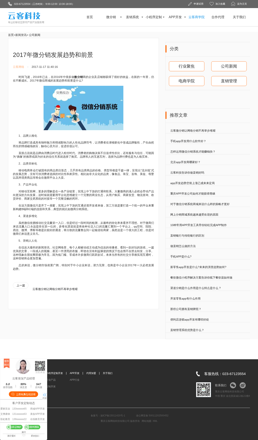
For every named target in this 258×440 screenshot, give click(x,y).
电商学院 (187, 81)
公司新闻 (34, 35)
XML (155, 421)
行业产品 (51, 379)
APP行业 (74, 379)
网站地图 (146, 421)
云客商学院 (196, 17)
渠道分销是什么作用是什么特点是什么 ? (195, 288)
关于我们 (239, 17)
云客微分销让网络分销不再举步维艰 (192, 130)
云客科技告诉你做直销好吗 (187, 172)
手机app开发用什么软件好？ (188, 141)
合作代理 (217, 17)
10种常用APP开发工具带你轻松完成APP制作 (198, 225)
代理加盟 (91, 373)
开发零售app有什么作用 (185, 298)
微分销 (111, 17)
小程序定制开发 (54, 373)
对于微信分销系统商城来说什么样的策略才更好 (200, 204)
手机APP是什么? (180, 256)
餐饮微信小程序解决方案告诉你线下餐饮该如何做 (201, 277)
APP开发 (175, 17)
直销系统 (132, 17)
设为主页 (242, 3)
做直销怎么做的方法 (183, 246)
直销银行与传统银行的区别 (187, 235)
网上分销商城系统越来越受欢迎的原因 (194, 214)
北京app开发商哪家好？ (185, 162)
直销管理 (229, 81)
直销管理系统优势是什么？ (187, 330)
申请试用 (198, 3)
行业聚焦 (187, 66)
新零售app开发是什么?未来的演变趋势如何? (198, 267)
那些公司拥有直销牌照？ (185, 309)
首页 (89, 17)
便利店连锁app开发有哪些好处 (189, 319)
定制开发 (51, 386)
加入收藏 (220, 3)
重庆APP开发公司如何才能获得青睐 (192, 193)
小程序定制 (154, 17)
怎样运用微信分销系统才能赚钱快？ (192, 151)
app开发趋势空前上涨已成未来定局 (192, 183)
